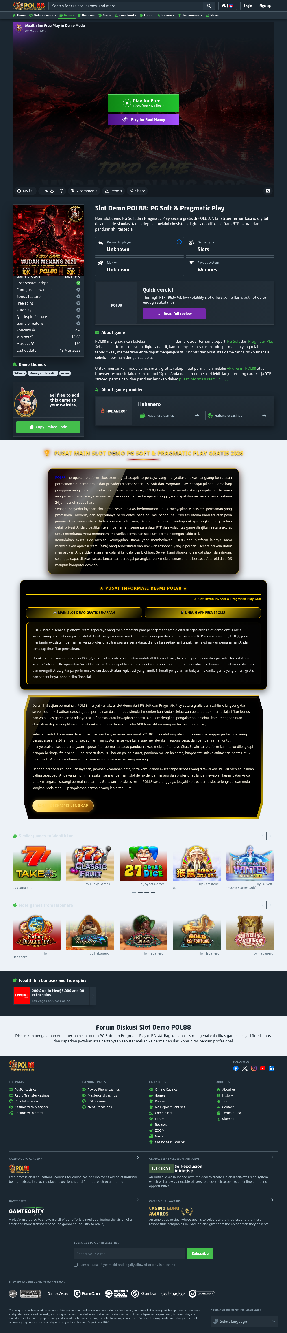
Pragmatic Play (261, 341)
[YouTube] (262, 1068)
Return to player (119, 242)
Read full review (178, 313)
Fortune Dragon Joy (30, 955)
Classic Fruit (88, 884)
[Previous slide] (263, 836)
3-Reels (19, 373)
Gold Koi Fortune (196, 953)
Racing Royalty (87, 953)
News (214, 15)
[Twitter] (245, 1068)
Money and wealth (43, 373)
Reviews (167, 15)
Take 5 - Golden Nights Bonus (35, 885)
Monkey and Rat (196, 885)
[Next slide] (270, 836)
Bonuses (88, 15)
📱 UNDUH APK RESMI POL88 (203, 612)
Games (69, 15)
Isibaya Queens (141, 953)
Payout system (208, 262)
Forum (148, 15)
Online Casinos (45, 15)
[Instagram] (254, 1068)
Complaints (127, 15)
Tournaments (192, 15)
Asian (65, 373)
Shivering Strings (249, 953)
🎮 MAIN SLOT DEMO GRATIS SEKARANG (84, 612)
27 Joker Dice (142, 884)
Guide (107, 15)
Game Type (206, 242)
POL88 (60, 477)
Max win (113, 262)
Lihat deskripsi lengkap (63, 805)
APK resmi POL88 (241, 368)
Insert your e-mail (89, 1250)
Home (21, 15)
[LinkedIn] (271, 1068)
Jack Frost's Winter (249, 885)
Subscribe (200, 1253)
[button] (137, 191)
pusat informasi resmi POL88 (203, 379)
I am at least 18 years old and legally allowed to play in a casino (127, 1264)
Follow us (241, 1062)
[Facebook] (236, 1068)
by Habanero (36, 30)
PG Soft (233, 341)
